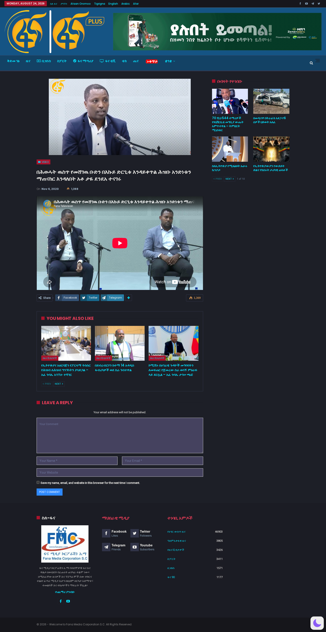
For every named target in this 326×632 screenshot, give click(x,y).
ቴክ (124, 60)
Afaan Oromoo (81, 4)
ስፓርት (62, 60)
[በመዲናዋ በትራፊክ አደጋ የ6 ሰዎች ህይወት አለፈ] (271, 101)
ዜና (28, 60)
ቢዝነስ (46, 60)
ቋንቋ (168, 60)
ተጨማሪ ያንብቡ (65, 592)
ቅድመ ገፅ (13, 60)
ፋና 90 (171, 577)
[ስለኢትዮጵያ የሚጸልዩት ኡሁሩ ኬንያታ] (230, 149)
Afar (136, 4)
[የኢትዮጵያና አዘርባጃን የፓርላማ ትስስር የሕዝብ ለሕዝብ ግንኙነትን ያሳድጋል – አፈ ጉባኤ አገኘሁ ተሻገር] (66, 343)
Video (45, 162)
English (113, 4)
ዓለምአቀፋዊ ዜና (176, 540)
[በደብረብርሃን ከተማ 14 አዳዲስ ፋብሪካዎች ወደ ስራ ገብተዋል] (120, 343)
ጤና (136, 60)
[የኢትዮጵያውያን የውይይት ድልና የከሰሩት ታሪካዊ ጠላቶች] (271, 149)
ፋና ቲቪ (110, 60)
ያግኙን (64, 4)
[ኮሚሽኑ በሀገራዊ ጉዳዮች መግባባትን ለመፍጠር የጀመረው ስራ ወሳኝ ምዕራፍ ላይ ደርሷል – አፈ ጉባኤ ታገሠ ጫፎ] (173, 343)
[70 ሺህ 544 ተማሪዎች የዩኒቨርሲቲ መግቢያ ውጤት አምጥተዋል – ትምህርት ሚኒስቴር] (230, 101)
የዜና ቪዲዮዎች (50, 358)
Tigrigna (99, 4)
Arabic (125, 4)
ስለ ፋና (53, 4)
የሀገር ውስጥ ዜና (176, 531)
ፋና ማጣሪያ (85, 60)
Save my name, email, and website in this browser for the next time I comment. (90, 482)
